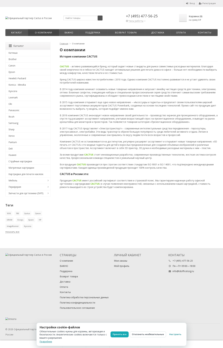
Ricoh (11, 116)
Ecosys (20, 220)
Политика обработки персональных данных (84, 297)
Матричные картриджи (21, 167)
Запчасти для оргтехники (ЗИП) (25, 193)
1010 (9, 213)
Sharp (11, 129)
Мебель (12, 180)
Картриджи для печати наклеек (25, 174)
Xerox (11, 135)
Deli (10, 148)
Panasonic (13, 110)
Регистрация (209, 3)
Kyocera (12, 91)
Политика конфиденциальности (77, 302)
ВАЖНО (68, 32)
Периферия (14, 186)
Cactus (27, 213)
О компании (43, 32)
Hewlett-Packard (17, 78)
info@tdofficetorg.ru (183, 271)
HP (40, 220)
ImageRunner (13, 226)
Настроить (175, 334)
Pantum (12, 142)
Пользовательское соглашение (77, 307)
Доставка (157, 32)
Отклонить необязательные (148, 334)
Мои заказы (120, 260)
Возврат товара (126, 32)
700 (17, 213)
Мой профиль (121, 265)
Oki (10, 103)
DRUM (9, 220)
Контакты (204, 32)
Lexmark (13, 97)
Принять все (120, 334)
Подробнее (46, 341)
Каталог (16, 32)
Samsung (13, 123)
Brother (12, 59)
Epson (11, 71)
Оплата (181, 32)
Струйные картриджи (20, 161)
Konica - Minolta (17, 84)
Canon (11, 65)
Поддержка (92, 32)
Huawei (12, 154)
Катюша (12, 52)
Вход (192, 3)
